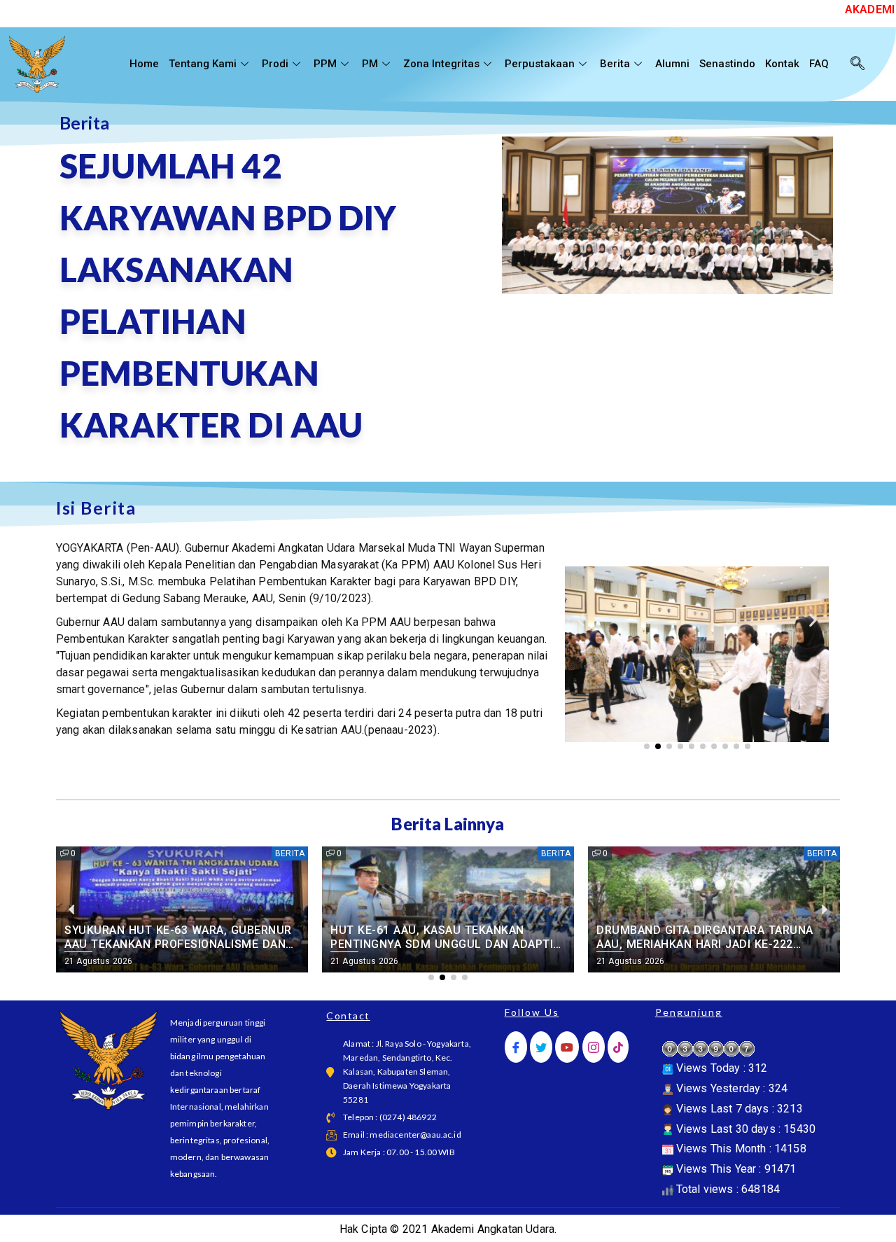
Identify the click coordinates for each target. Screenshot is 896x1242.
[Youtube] (567, 1047)
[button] (580, 619)
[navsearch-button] (857, 64)
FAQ (819, 63)
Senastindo (727, 63)
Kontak (782, 63)
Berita (615, 63)
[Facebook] (516, 1047)
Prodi (275, 63)
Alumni (672, 63)
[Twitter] (541, 1047)
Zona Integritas (441, 63)
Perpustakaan (540, 63)
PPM (325, 63)
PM (370, 63)
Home (144, 63)
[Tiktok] (618, 1047)
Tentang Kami (203, 63)
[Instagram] (593, 1047)
